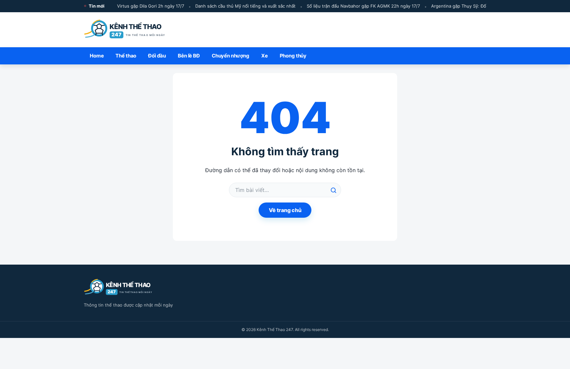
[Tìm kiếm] (333, 190)
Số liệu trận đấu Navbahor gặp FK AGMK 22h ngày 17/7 (361, 6)
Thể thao (125, 56)
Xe (264, 56)
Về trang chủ (285, 210)
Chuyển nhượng (230, 56)
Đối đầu (157, 56)
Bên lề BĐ (189, 56)
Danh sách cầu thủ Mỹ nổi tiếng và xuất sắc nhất (243, 6)
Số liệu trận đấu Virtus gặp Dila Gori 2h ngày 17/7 (131, 6)
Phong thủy (293, 56)
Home (97, 56)
